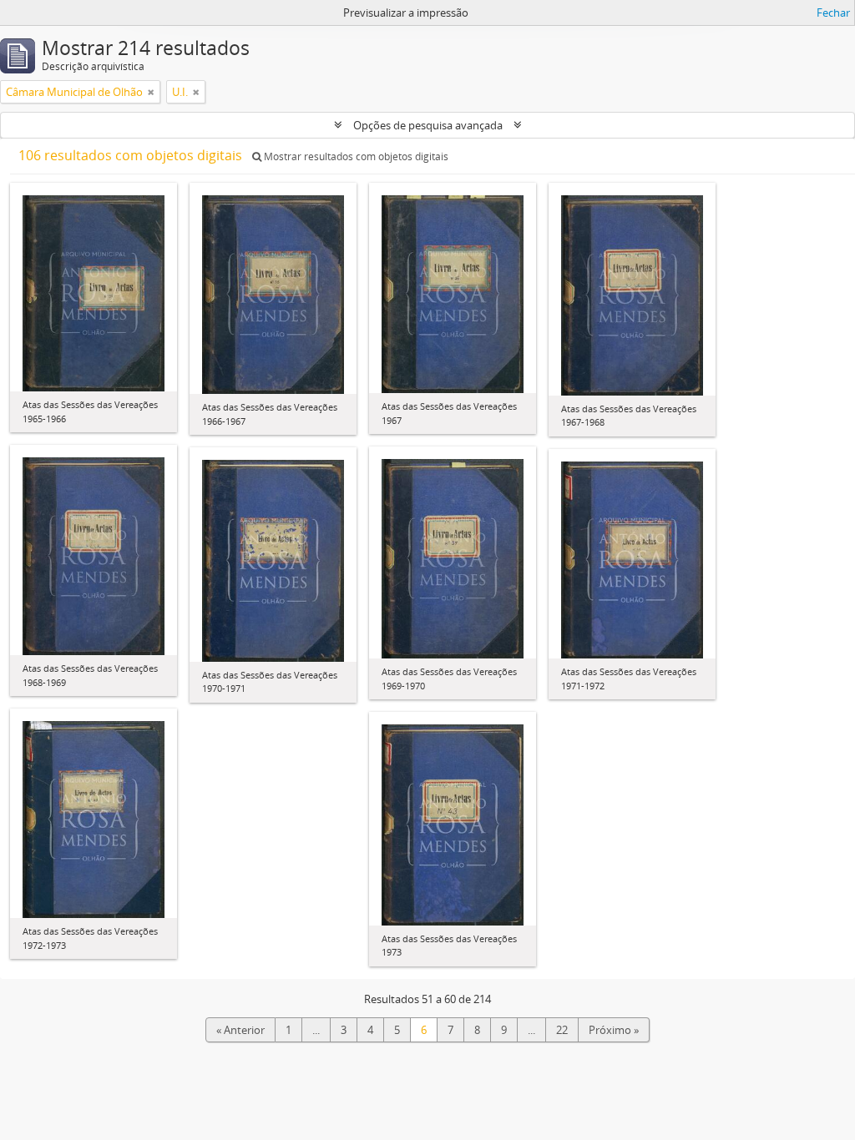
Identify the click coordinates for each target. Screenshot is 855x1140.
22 (562, 1029)
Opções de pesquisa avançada (428, 125)
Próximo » (614, 1029)
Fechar (833, 12)
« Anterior (240, 1029)
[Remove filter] (151, 91)
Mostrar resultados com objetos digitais (354, 156)
